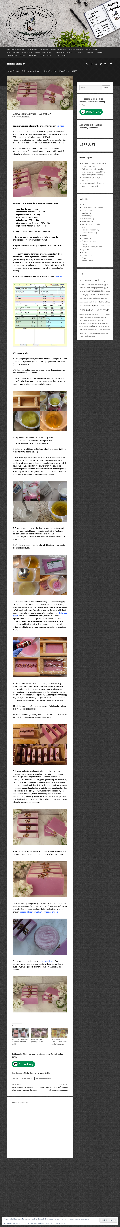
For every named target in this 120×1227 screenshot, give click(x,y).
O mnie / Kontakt (50, 71)
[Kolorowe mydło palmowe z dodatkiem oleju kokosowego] (59, 1033)
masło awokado (83, 302)
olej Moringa (91, 320)
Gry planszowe (79, 52)
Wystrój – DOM (32, 55)
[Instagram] (81, 144)
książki (94, 298)
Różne (57, 55)
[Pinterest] (85, 144)
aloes (81, 281)
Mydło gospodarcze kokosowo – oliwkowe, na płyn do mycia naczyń (24, 1088)
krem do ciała (104, 294)
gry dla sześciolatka (97, 291)
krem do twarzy (85, 298)
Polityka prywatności (59, 1223)
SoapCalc (58, 276)
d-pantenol (87, 281)
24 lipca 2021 (25, 117)
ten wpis (60, 126)
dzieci (95, 280)
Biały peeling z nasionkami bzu (93, 169)
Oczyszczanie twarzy (13, 52)
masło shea (104, 301)
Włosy (95, 49)
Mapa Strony (64, 71)
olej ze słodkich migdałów (97, 323)
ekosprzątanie (103, 281)
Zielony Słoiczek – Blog (30, 71)
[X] (89, 144)
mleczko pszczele (85, 305)
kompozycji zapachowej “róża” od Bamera (40, 621)
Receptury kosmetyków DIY (15, 49)
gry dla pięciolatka (95, 288)
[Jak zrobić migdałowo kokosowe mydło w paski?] (20, 1033)
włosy (81, 333)
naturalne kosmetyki (43, 1079)
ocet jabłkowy (96, 314)
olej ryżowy (98, 320)
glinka (93, 285)
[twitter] (87, 64)
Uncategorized (87, 255)
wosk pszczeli (104, 329)
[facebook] (91, 64)
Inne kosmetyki (47, 52)
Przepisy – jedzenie (46, 55)
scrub (81, 330)
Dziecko (22, 55)
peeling (92, 326)
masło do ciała (93, 302)
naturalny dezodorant (85, 314)
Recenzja (99, 52)
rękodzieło (105, 326)
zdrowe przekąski (90, 333)
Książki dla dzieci (12, 55)
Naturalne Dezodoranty (76, 49)
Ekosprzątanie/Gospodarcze (63, 52)
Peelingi (37, 52)
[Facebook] (94, 144)
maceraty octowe (102, 298)
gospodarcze (99, 284)
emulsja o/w (84, 284)
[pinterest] (101, 64)
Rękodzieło (90, 52)
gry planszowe (92, 294)
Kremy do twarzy (32, 49)
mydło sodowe (27, 1079)
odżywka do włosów (90, 317)
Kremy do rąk (44, 49)
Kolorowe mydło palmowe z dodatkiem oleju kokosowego (59, 1041)
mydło (15, 1079)
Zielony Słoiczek (16, 63)
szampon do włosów (90, 330)
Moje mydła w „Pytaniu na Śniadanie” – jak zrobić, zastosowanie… (54, 1088)
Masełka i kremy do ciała (58, 49)
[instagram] (96, 64)
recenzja (99, 326)
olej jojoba (99, 317)
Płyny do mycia (27, 52)
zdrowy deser (100, 333)
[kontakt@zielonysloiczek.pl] (105, 64)
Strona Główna (13, 71)
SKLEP (64, 55)
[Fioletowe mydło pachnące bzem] (39, 1033)
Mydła (88, 49)
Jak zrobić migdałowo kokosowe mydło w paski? (20, 1041)
